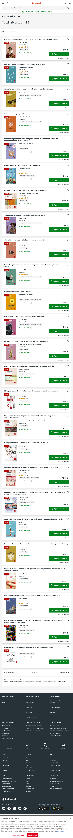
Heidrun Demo (24, 497)
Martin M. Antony (25, 344)
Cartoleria (28, 778)
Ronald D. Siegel (25, 117)
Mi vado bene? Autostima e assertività (18, 292)
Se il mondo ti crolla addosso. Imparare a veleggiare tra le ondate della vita (32, 596)
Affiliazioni (52, 702)
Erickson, (21, 44)
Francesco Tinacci (34, 193)
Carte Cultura (29, 707)
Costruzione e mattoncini (9, 781)
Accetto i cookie (32, 835)
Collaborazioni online (55, 710)
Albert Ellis (23, 243)
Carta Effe (28, 700)
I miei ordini (5, 728)
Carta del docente (31, 710)
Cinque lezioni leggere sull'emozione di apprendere (22, 166)
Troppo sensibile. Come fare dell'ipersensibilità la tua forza (25, 215)
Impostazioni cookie (18, 835)
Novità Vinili (29, 768)
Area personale (6, 726)
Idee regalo (53, 778)
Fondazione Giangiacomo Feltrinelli (59, 731)
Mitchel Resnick (24, 625)
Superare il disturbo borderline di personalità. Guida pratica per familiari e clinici (33, 519)
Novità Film (53, 760)
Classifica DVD (54, 763)
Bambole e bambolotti (8, 788)
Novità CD (28, 760)
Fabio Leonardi (24, 193)
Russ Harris (23, 42)
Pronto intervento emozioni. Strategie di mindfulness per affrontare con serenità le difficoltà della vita (34, 570)
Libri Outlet (5, 760)
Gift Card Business (55, 705)
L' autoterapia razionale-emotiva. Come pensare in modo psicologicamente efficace (32, 266)
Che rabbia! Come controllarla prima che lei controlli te (24, 240)
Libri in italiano (6, 758)
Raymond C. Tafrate (33, 243)
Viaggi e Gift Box (54, 783)
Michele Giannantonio (26, 67)
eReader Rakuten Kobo (56, 788)
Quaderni (28, 791)
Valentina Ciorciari (43, 421)
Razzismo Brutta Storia (56, 736)
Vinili (27, 765)
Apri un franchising (55, 700)
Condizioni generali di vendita (34, 726)
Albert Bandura (24, 394)
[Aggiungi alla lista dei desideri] (68, 39)
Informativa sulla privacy (33, 731)
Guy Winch (23, 574)
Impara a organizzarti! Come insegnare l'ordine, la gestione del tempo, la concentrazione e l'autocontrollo (31, 140)
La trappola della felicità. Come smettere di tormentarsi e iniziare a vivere (31, 39)
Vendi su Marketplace (55, 707)
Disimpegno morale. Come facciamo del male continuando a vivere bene (31, 391)
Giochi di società (6, 786)
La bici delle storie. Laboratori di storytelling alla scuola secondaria (28, 647)
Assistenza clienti (6, 733)
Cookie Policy (60, 831)
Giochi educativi (6, 783)
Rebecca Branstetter (26, 143)
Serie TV (52, 768)
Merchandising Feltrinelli (56, 781)
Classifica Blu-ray (55, 765)
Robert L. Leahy (24, 547)
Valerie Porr (23, 522)
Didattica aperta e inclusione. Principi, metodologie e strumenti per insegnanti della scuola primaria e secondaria (34, 493)
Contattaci (5, 736)
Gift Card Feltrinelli (31, 705)
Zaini (27, 783)
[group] (36, 11)
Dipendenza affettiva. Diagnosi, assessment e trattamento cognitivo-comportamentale (30, 417)
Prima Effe (52, 712)
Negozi (4, 700)
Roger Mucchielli (25, 470)
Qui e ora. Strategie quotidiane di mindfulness (21, 114)
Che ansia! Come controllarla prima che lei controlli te (24, 317)
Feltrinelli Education (55, 733)
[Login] (7, 2)
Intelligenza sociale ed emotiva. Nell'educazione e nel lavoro (26, 443)
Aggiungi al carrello (60, 54)
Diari (27, 781)
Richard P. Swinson (35, 344)
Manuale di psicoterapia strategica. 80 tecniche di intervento (26, 190)
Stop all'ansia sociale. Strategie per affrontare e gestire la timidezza (29, 89)
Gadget (52, 786)
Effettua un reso (6, 731)
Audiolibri (4, 770)
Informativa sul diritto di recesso (34, 728)
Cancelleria (29, 786)
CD (27, 758)
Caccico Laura (24, 421)
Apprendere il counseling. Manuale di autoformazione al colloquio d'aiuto (31, 467)
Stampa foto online (31, 717)
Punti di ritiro (29, 712)
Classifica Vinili (30, 770)
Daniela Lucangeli (25, 168)
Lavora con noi (6, 705)
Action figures (6, 791)
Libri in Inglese (6, 763)
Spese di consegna (7, 738)
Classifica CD (29, 763)
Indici (27, 715)
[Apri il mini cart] (69, 2)
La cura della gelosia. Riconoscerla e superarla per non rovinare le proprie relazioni (34, 544)
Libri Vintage (5, 765)
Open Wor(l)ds (30, 788)
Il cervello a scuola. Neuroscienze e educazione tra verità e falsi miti (29, 366)
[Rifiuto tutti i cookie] (70, 818)
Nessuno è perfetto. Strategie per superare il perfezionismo (26, 341)
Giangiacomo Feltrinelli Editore (58, 728)
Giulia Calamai (33, 421)
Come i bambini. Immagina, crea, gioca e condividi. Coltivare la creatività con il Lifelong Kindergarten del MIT (33, 621)
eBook (3, 768)
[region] (36, 826)
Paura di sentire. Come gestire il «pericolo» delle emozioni (25, 64)
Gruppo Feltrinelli (54, 726)
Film (51, 758)
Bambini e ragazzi (55, 770)
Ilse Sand (23, 218)
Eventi (3, 702)
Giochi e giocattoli (7, 778)
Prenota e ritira (30, 702)
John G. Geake (24, 369)
